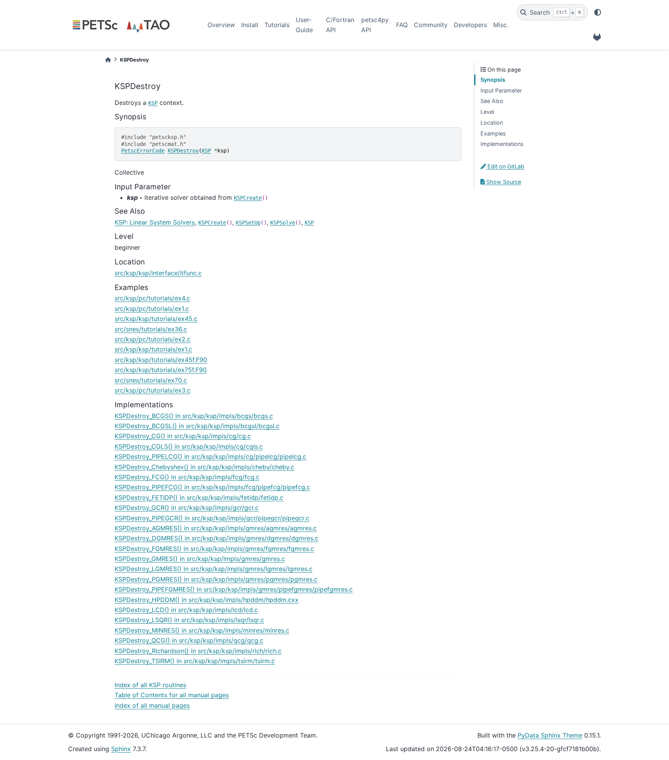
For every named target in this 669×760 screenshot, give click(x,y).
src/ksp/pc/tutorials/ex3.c (152, 390)
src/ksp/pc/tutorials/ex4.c (152, 298)
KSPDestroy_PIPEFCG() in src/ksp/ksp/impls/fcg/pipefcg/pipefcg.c (212, 487)
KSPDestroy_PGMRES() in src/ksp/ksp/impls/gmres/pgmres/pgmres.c (216, 579)
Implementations (502, 144)
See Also (491, 101)
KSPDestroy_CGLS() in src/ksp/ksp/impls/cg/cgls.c (189, 446)
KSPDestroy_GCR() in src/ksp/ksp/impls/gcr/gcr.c (187, 507)
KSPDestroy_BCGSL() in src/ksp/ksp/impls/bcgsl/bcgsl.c (197, 426)
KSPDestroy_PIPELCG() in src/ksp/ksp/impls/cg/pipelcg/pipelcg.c (210, 456)
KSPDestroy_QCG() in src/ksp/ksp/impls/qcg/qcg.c (189, 640)
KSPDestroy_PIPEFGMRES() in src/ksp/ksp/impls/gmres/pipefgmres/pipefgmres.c (234, 589)
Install (249, 25)
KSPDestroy (183, 151)
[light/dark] (597, 12)
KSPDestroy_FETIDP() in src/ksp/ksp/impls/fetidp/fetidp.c (199, 497)
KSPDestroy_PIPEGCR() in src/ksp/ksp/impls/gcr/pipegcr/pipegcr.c (212, 518)
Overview (221, 25)
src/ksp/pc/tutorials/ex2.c (152, 339)
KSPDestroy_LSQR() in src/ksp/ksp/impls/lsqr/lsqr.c (189, 620)
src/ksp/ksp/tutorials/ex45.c (156, 319)
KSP (153, 103)
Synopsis (492, 79)
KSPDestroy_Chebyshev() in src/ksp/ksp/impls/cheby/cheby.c (204, 467)
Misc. (500, 25)
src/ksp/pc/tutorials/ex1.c (152, 308)
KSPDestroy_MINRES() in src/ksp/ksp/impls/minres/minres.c (202, 630)
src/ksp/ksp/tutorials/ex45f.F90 (161, 360)
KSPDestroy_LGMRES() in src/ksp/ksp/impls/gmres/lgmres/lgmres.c (213, 569)
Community (431, 25)
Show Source (503, 181)
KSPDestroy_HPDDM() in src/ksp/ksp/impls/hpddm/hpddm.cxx (206, 600)
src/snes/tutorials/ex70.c (151, 380)
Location (491, 122)
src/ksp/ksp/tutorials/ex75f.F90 (161, 370)
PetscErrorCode (143, 151)
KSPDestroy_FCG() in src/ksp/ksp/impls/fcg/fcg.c (187, 477)
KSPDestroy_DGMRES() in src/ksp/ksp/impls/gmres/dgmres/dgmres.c (216, 538)
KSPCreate (248, 198)
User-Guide (304, 25)
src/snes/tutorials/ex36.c (151, 329)
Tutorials (277, 25)
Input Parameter (501, 90)
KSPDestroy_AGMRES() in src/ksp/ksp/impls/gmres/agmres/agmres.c (216, 528)
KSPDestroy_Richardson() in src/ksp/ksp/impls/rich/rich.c (198, 651)
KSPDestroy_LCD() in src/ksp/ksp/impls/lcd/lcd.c (186, 610)
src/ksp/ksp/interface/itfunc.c (158, 273)
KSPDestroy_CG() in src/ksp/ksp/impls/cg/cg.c (183, 436)
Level (487, 111)
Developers (470, 25)
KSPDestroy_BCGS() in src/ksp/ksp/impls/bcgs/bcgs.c (194, 416)
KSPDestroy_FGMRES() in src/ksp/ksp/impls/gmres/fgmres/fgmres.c (214, 548)
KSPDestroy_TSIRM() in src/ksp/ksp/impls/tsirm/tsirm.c (195, 661)
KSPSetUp (248, 223)
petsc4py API (375, 25)
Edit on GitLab (505, 166)
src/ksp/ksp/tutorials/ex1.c (153, 349)
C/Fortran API (340, 25)
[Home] (108, 60)
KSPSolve (282, 223)
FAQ (402, 25)
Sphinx (121, 749)
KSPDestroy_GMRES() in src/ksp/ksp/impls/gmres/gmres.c (200, 559)
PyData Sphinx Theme (550, 735)
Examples (493, 133)
